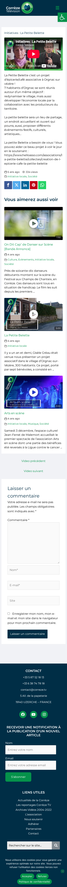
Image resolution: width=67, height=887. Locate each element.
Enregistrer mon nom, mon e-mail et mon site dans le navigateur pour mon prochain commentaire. (33, 618)
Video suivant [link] (33, 471)
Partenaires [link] (33, 828)
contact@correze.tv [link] (33, 689)
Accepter (27, 876)
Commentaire (18, 520)
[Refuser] (62, 871)
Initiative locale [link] (17, 176)
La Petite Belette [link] (16, 335)
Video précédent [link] (33, 461)
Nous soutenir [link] (33, 819)
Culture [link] (12, 259)
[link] (62, 17)
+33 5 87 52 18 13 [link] (33, 677)
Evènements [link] (26, 259)
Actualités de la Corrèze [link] (33, 800)
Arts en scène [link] (14, 413)
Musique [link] (33, 423)
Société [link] (32, 176)
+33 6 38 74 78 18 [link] (34, 683)
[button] (57, 7)
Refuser (42, 876)
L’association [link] (33, 814)
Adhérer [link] (33, 824)
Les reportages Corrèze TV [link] (33, 805)
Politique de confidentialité (34, 881)
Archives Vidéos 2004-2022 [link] (34, 809)
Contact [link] (33, 833)
